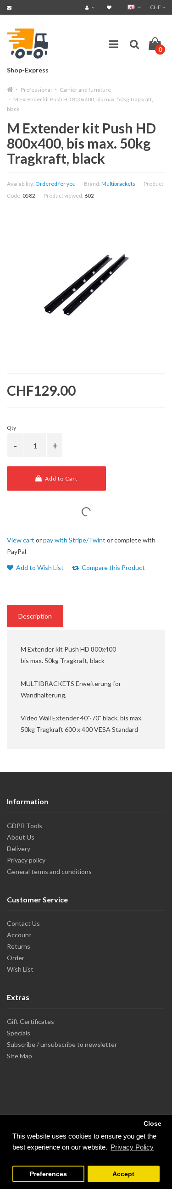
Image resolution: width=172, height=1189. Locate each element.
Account (19, 935)
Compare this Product (112, 567)
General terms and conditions (49, 871)
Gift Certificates (30, 1021)
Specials (18, 1033)
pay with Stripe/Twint (74, 540)
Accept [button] (123, 1174)
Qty (11, 427)
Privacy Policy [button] (132, 1147)
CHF (156, 7)
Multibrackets (118, 183)
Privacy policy (26, 860)
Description (35, 616)
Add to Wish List (39, 567)
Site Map (19, 1056)
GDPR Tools (24, 826)
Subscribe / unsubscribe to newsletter (62, 1044)
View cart (20, 540)
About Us (20, 837)
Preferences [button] (48, 1174)
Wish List (20, 969)
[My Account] (91, 7)
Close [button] (152, 1123)
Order (15, 958)
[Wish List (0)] (110, 7)
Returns (18, 946)
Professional (36, 89)
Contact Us (23, 923)
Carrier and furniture (85, 89)
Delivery (18, 848)
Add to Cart (61, 478)
